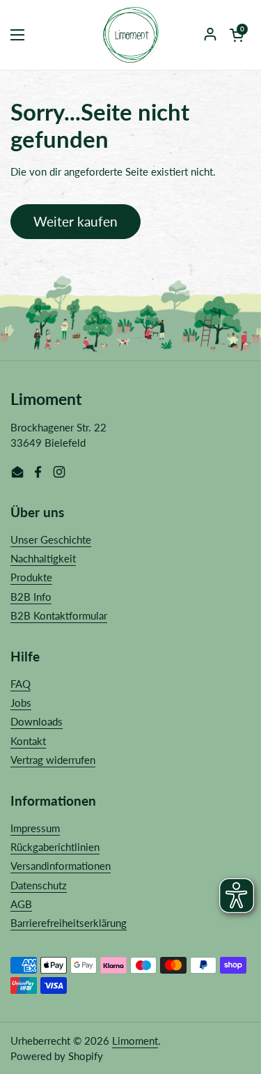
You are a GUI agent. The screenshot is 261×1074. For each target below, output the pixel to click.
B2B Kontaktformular (58, 615)
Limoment (135, 1040)
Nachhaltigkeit (43, 558)
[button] (237, 35)
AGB (21, 904)
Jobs (20, 702)
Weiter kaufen (75, 221)
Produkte (31, 577)
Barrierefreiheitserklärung (68, 922)
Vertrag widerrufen (52, 759)
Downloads (36, 721)
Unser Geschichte (50, 539)
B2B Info (31, 596)
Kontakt (28, 741)
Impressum (35, 828)
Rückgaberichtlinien (55, 847)
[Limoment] (131, 35)
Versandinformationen (60, 865)
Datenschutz (38, 885)
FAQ (20, 683)
